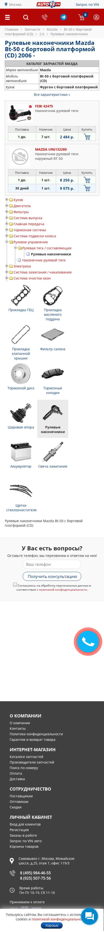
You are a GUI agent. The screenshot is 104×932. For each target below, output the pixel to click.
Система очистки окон (32, 278)
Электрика (22, 266)
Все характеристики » (52, 94)
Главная (11, 29)
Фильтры (21, 212)
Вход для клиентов (25, 824)
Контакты (18, 728)
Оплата (16, 773)
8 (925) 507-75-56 (35, 878)
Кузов (18, 199)
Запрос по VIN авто (26, 841)
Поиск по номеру (24, 767)
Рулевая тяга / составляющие (47, 248)
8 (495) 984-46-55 (35, 873)
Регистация (19, 829)
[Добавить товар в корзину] (87, 137)
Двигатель (22, 205)
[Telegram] (63, 19)
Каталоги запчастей (26, 756)
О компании (20, 723)
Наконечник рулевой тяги (44, 260)
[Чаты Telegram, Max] (89, 916)
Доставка (17, 779)
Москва (15, 4)
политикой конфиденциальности (63, 590)
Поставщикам (21, 796)
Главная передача (29, 224)
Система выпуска (28, 218)
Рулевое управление (31, 242)
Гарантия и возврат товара (32, 739)
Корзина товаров (24, 846)
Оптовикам (19, 801)
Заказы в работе (23, 835)
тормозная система (30, 230)
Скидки (16, 807)
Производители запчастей (32, 762)
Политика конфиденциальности (36, 734)
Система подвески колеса (35, 236)
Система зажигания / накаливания (43, 272)
